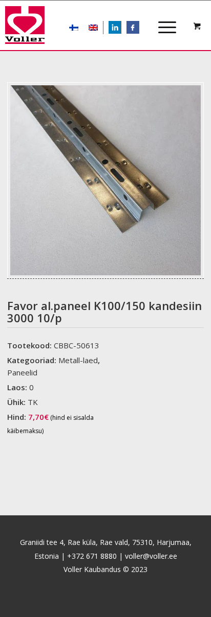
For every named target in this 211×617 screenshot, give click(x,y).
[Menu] (162, 18)
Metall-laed (78, 360)
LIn (121, 28)
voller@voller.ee (151, 556)
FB (138, 28)
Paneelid (22, 372)
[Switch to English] (93, 27)
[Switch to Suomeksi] (73, 27)
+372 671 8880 (92, 556)
